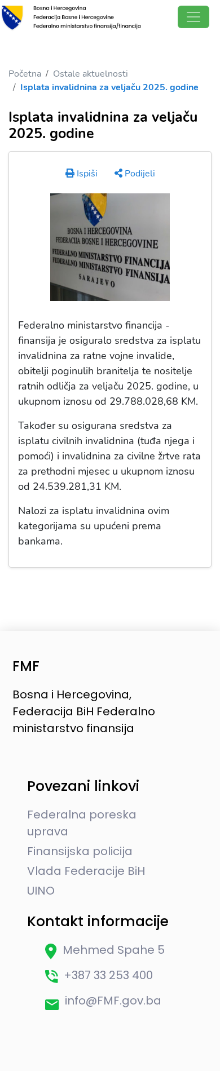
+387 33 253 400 (108, 975)
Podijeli (138, 173)
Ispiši (86, 173)
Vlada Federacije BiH (86, 871)
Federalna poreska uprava (82, 823)
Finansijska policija (80, 851)
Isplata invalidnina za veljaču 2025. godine (109, 87)
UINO (41, 891)
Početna (24, 74)
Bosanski (26, 43)
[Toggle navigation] (193, 17)
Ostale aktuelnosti (90, 74)
